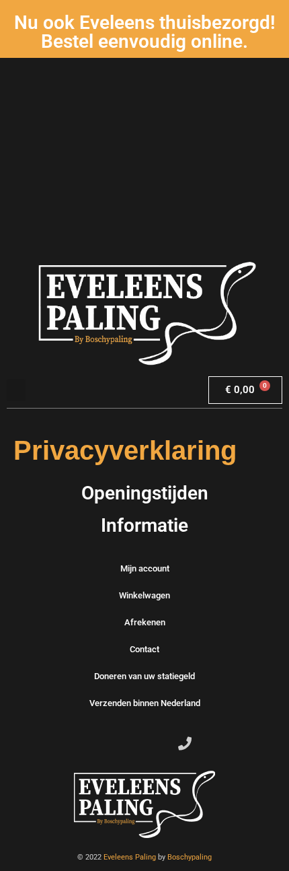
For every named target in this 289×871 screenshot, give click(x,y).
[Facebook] (104, 743)
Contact (144, 649)
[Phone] (184, 743)
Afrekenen (144, 622)
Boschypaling (189, 857)
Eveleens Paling (130, 857)
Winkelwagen (144, 595)
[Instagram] (131, 743)
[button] (16, 390)
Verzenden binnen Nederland (144, 703)
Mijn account (144, 568)
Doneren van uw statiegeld (144, 676)
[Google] (157, 743)
